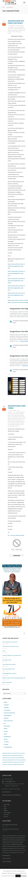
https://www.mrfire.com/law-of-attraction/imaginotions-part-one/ (16, 266)
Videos (5, 810)
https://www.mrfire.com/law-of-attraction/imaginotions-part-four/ (16, 288)
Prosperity (22, 423)
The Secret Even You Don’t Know (10, 646)
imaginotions (20, 28)
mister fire (10, 31)
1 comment (20, 25)
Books (12, 28)
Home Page (6, 804)
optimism (13, 423)
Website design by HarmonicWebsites (11, 795)
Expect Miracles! (6, 792)
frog (10, 416)
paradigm (17, 423)
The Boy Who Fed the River (9, 664)
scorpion (9, 424)
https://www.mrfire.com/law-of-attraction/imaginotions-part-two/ (16, 273)
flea (8, 416)
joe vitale (12, 419)
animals (9, 413)
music (20, 760)
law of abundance (18, 419)
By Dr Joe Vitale (12, 410)
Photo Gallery (7, 812)
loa (22, 419)
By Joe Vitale (12, 25)
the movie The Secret (7, 764)
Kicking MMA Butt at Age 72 (9, 673)
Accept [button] (18, 875)
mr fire (14, 31)
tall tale (13, 424)
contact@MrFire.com (10, 781)
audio (7, 755)
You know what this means (17, 535)
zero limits (16, 426)
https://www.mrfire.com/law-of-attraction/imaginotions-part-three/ (16, 280)
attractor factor (11, 415)
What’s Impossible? (7, 682)
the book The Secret (19, 424)
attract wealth (20, 413)
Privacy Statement (6, 861)
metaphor (10, 421)
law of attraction (13, 30)
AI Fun (4, 651)
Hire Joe (6, 816)
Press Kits (6, 814)
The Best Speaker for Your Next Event (11, 655)
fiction (23, 415)
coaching (15, 28)
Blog (5, 806)
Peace (17, 31)
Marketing (21, 757)
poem (20, 31)
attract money (17, 27)
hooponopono (15, 416)
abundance (12, 27)
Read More (24, 875)
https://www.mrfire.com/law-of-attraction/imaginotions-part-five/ (16, 295)
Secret (9, 33)
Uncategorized (11, 426)
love (18, 757)
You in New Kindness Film (8, 669)
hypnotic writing (21, 416)
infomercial (20, 418)
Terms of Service (6, 858)
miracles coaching (21, 30)
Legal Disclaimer (6, 855)
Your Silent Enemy (6, 660)
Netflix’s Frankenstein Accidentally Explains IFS (13, 678)
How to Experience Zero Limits (9, 642)
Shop (5, 808)
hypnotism (10, 418)
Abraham (18, 412)
